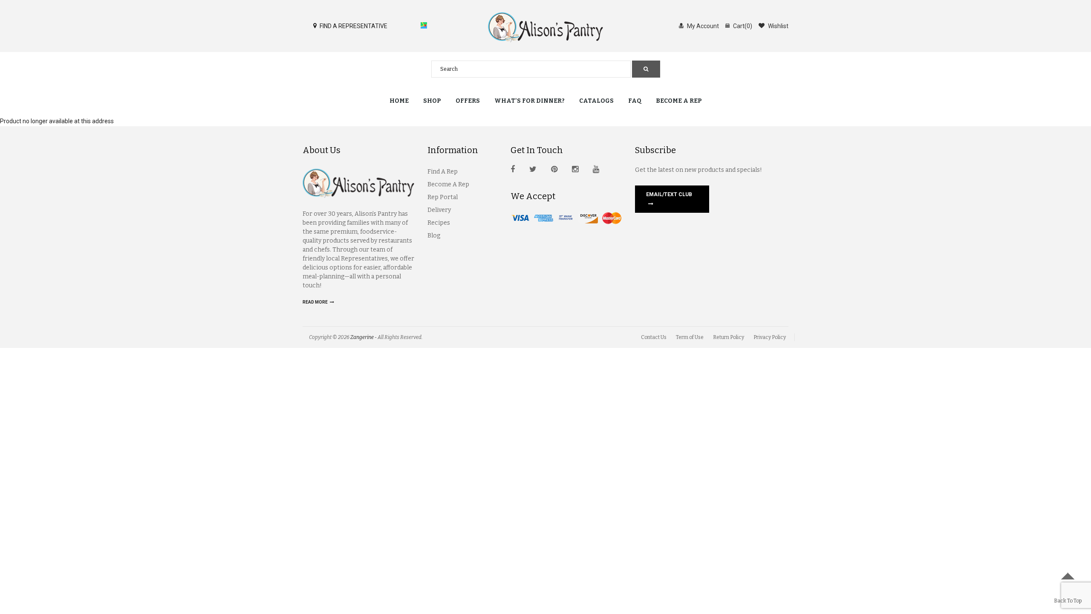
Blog (433, 235)
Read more (316, 302)
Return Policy (728, 337)
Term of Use (690, 337)
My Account (702, 26)
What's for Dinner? (529, 100)
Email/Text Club (669, 194)
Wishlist (777, 26)
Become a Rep (679, 100)
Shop (432, 100)
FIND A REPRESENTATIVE (352, 26)
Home (399, 100)
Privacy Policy (769, 337)
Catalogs (596, 100)
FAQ (634, 100)
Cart (742, 26)
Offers (468, 100)
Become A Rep (448, 184)
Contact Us (654, 337)
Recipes (438, 222)
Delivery (439, 210)
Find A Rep (442, 171)
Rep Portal (442, 197)
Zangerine (362, 337)
